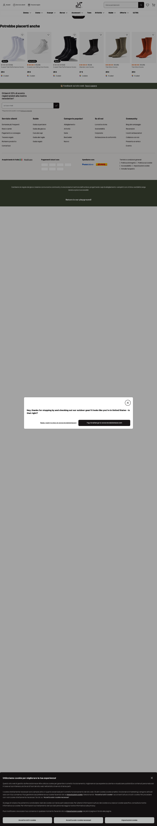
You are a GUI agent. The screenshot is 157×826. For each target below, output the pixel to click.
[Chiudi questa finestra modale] (127, 402)
